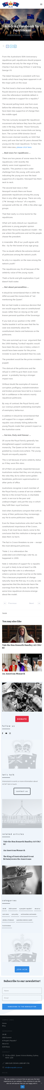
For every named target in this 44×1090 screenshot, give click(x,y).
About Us (37, 908)
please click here (24, 147)
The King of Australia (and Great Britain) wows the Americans (22, 857)
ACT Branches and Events (28, 914)
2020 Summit (13, 908)
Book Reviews (6, 925)
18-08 (4, 908)
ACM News (5, 914)
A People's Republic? (25, 908)
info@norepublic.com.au (13, 1067)
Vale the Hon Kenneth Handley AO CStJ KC (22, 638)
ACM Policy (15, 914)
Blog (3, 1026)
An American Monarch (22, 665)
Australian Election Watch (24, 920)
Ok (22, 1087)
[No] (41, 1083)
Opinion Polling (14, 35)
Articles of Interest (8, 920)
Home (4, 1023)
